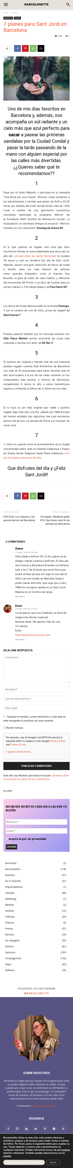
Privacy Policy (58, 740)
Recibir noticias (14, 727)
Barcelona (8, 18)
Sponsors (10, 952)
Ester (18, 605)
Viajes (8, 964)
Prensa (9, 928)
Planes (15, 12)
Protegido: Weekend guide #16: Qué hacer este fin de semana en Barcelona (55, 520)
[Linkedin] (26, 1129)
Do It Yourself (12, 881)
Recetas (9, 934)
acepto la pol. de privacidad (27, 839)
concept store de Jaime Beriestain (35, 256)
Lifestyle (9, 892)
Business (10, 875)
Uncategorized (13, 958)
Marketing (10, 898)
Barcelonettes (13, 869)
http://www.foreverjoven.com (32, 635)
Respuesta (19, 596)
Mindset (9, 904)
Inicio (5, 12)
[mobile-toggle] (5, 4)
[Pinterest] (25, 48)
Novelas (9, 910)
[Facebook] (17, 48)
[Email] (41, 48)
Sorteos (9, 946)
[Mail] (35, 1129)
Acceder (7, 790)
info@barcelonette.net (44, 1105)
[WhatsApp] (33, 48)
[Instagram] (17, 1128)
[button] (68, 4)
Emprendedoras (14, 886)
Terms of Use (18, 744)
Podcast (9, 922)
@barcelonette (36, 993)
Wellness (10, 970)
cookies (66, 1150)
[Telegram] (54, 1129)
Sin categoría (12, 940)
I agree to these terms (18, 751)
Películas (10, 916)
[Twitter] (63, 1129)
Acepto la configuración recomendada (24, 1162)
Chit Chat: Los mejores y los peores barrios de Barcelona (19, 518)
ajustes (7, 1156)
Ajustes (53, 1162)
